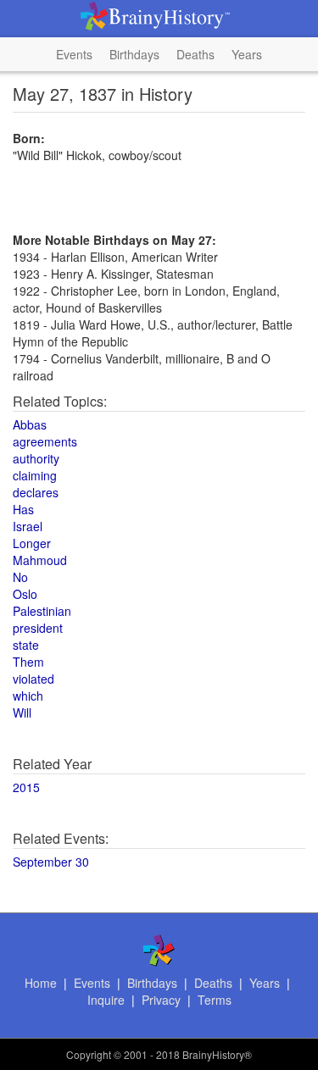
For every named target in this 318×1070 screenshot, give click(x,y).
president (38, 627)
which (28, 695)
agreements (45, 441)
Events (74, 54)
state (26, 644)
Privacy (161, 999)
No (20, 576)
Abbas (30, 424)
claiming (35, 475)
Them (28, 661)
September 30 (51, 861)
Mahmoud (40, 560)
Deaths (195, 54)
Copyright (88, 1054)
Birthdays (134, 54)
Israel (27, 526)
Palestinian (42, 610)
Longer (32, 543)
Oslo (25, 593)
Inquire (106, 999)
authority (36, 458)
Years (247, 54)
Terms (215, 999)
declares (36, 492)
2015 (26, 787)
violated (33, 678)
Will (22, 712)
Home (41, 982)
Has (23, 509)
